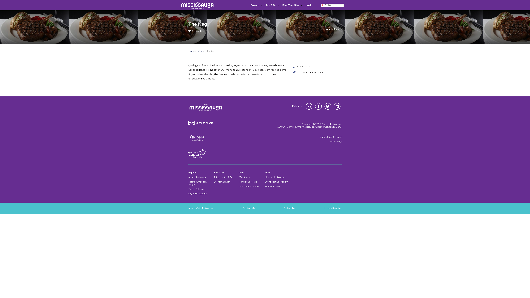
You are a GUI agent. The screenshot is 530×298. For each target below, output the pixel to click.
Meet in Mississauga (274, 177)
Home (191, 51)
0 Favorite (196, 31)
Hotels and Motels (248, 182)
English (327, 5)
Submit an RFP (272, 186)
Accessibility (336, 141)
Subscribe (289, 208)
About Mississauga (197, 177)
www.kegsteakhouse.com (311, 72)
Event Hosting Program (276, 182)
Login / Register (333, 208)
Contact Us (249, 208)
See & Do (270, 5)
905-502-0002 (304, 66)
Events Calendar (196, 189)
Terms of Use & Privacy (330, 137)
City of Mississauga (197, 193)
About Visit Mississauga (200, 208)
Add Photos (335, 29)
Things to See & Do (223, 177)
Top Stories (244, 177)
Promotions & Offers (249, 186)
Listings (200, 51)
